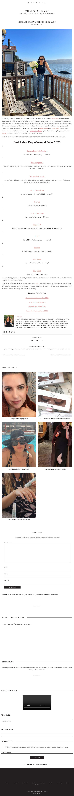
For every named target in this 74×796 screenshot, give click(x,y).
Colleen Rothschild (37, 176)
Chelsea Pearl (37, 11)
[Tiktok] (9, 332)
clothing (24, 349)
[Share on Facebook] (42, 341)
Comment (7, 542)
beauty (10, 349)
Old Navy (37, 259)
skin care (61, 349)
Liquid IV (37, 224)
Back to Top (37, 793)
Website (6, 580)
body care (16, 349)
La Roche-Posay (37, 213)
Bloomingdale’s (37, 162)
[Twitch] (12, 332)
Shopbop (37, 270)
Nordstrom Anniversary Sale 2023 (37, 298)
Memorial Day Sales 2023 (37, 306)
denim (4, 133)
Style (43, 346)
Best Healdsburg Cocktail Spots (60, 354)
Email (6, 573)
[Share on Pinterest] (32, 341)
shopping (54, 349)
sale (49, 349)
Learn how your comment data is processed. (43, 594)
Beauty (39, 346)
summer (67, 349)
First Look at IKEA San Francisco (13, 354)
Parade (37, 247)
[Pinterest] (15, 332)
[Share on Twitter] (37, 341)
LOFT (37, 236)
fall (40, 349)
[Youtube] (6, 332)
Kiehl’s (37, 201)
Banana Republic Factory (37, 151)
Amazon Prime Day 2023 (37, 302)
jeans (45, 349)
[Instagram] (4, 332)
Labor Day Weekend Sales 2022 (37, 311)
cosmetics (30, 349)
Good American (37, 190)
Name (6, 567)
